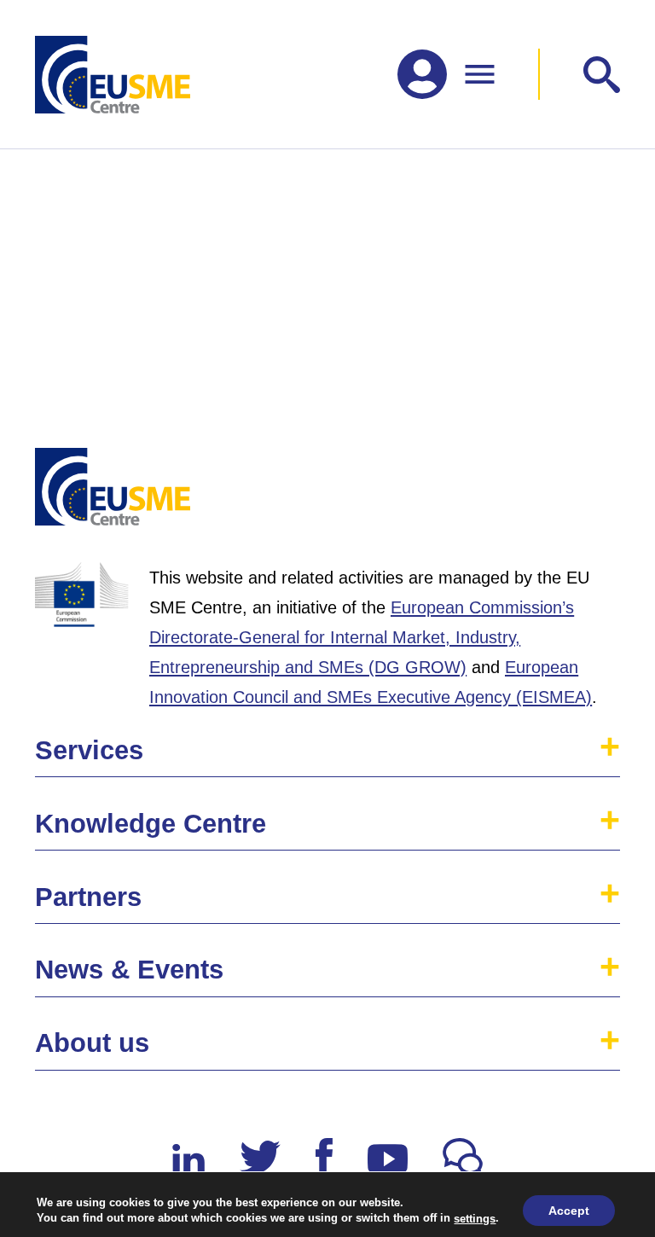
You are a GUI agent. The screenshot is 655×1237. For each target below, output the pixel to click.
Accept (568, 1210)
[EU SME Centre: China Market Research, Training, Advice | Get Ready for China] (112, 74)
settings (475, 1217)
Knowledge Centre (150, 824)
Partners (88, 897)
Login (588, 493)
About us (92, 1043)
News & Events (129, 969)
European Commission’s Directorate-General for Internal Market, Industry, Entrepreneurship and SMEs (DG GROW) (361, 637)
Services (89, 750)
